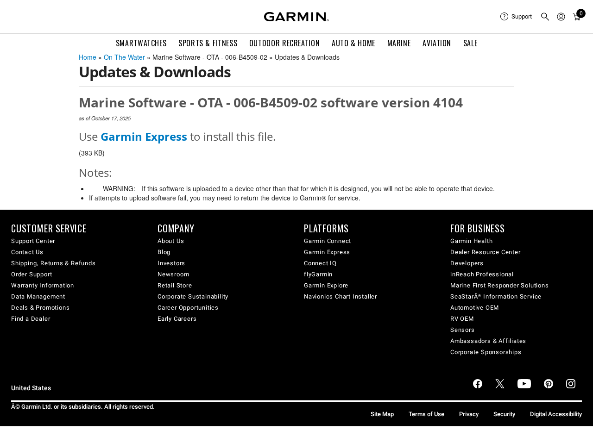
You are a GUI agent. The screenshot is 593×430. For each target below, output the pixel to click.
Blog (164, 252)
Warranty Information (42, 285)
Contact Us (27, 252)
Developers (467, 263)
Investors (171, 263)
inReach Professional (482, 274)
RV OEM (462, 318)
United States (31, 388)
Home (87, 57)
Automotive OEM (474, 307)
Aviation (437, 43)
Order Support (31, 274)
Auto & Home (353, 43)
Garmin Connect (327, 240)
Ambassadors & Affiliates (488, 340)
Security (504, 414)
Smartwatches (141, 43)
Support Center (33, 240)
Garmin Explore (326, 285)
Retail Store (175, 285)
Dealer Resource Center (485, 252)
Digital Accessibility (556, 414)
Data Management (38, 296)
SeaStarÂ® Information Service (496, 296)
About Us (171, 240)
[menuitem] (516, 16)
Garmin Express (327, 252)
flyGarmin (318, 274)
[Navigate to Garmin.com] (296, 16)
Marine (399, 43)
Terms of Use (426, 414)
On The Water (124, 57)
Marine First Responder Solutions (499, 285)
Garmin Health (471, 240)
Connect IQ (320, 263)
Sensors (462, 329)
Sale (470, 43)
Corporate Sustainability (193, 296)
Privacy (469, 414)
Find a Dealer (30, 318)
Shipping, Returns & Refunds (53, 263)
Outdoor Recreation (284, 43)
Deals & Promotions (40, 307)
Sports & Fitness (207, 43)
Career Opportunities (188, 307)
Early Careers (177, 318)
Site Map (382, 414)
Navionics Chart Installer (340, 296)
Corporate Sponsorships (486, 352)
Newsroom (173, 274)
